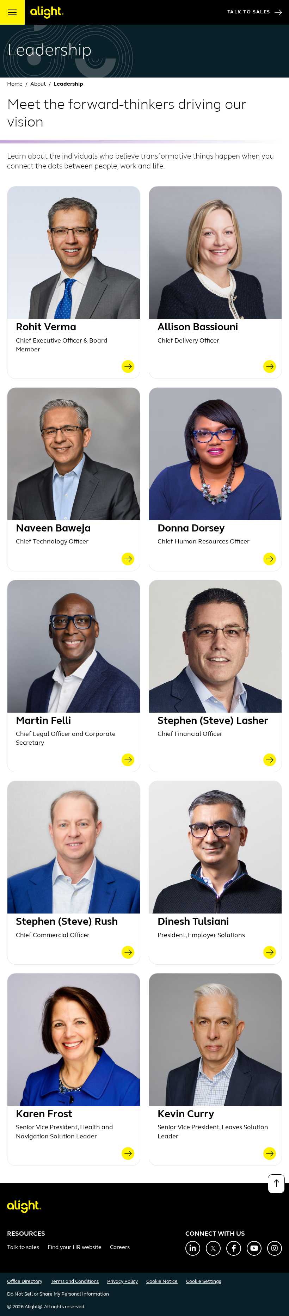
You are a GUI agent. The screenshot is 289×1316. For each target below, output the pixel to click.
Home (15, 84)
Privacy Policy (122, 1281)
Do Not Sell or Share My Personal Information (58, 1294)
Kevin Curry (186, 1114)
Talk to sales (23, 1247)
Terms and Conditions (75, 1281)
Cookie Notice (162, 1281)
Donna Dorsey (191, 529)
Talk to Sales (248, 12)
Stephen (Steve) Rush (67, 922)
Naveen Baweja (53, 529)
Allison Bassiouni (198, 327)
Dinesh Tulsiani (193, 922)
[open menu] (12, 12)
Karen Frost (44, 1114)
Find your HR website (75, 1247)
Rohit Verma (46, 327)
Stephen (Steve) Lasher (213, 721)
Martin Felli (43, 721)
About (38, 84)
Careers (120, 1247)
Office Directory (24, 1281)
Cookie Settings (203, 1281)
